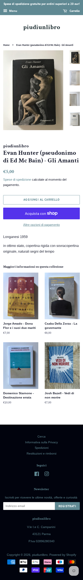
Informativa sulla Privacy (41, 442)
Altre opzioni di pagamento (41, 225)
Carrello (74, 11)
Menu (12, 11)
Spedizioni (42, 447)
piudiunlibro (41, 27)
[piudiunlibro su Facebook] (36, 474)
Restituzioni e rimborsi (41, 453)
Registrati (67, 506)
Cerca (41, 436)
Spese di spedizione (17, 179)
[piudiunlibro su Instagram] (46, 474)
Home (6, 44)
